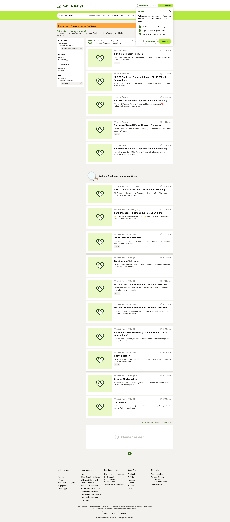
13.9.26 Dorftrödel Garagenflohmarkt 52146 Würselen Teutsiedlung (141, 78)
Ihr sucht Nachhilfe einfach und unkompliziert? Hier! (141, 284)
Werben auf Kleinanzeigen (114, 484)
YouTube (131, 477)
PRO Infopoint (109, 477)
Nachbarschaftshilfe (66, 46)
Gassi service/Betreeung (126, 261)
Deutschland (62, 79)
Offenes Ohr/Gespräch (125, 379)
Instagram (131, 480)
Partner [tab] (123, 513)
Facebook (131, 474)
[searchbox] (74, 16)
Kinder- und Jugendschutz (91, 485)
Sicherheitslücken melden (91, 480)
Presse (60, 480)
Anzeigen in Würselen (125, 518)
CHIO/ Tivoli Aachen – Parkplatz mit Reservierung (139, 189)
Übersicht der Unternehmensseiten (159, 480)
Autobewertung (156, 484)
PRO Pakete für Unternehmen (110, 480)
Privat (60, 57)
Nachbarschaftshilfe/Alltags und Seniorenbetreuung (140, 100)
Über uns (61, 474)
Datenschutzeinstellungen (91, 494)
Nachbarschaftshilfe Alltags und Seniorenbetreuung (140, 148)
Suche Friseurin (122, 355)
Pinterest (131, 485)
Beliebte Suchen (157, 474)
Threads (131, 482)
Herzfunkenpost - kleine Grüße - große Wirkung (138, 212)
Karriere (61, 477)
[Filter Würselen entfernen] (81, 83)
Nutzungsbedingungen (89, 497)
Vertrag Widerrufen (88, 482)
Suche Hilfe (120, 402)
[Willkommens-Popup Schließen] (170, 11)
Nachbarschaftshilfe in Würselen (106, 518)
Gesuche (61, 70)
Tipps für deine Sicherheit (91, 477)
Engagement (63, 485)
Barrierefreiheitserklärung (90, 488)
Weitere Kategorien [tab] (110, 513)
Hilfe (82, 474)
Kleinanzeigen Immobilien (114, 474)
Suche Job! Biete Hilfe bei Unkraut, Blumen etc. (138, 125)
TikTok (130, 488)
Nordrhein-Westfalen (66, 80)
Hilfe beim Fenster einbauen (128, 53)
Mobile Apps (62, 488)
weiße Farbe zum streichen (128, 237)
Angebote (61, 68)
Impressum (85, 500)
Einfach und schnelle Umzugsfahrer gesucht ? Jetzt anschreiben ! (140, 334)
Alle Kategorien (63, 44)
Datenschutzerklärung (89, 491)
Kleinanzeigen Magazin (66, 482)
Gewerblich (62, 60)
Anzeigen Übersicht (158, 477)
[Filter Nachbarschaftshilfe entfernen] (81, 48)
